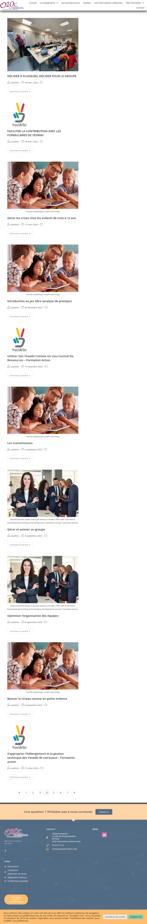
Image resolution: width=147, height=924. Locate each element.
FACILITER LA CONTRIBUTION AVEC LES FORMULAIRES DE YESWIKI (34, 133)
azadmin (15, 82)
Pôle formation (133, 2)
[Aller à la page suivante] (74, 792)
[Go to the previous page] (19, 792)
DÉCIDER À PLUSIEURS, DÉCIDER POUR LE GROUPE (41, 76)
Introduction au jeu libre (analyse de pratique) (39, 301)
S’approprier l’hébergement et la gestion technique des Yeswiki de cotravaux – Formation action (41, 758)
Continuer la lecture (21, 91)
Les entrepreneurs (70, 2)
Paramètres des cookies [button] (115, 917)
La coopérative (47, 2)
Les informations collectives (108, 2)
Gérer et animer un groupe (26, 529)
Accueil (33, 2)
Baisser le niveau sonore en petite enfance (37, 699)
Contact (140, 7)
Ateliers (87, 2)
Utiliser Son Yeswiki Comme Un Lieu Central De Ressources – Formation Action (40, 358)
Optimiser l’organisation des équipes (32, 616)
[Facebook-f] (5, 851)
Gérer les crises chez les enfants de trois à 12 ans (41, 218)
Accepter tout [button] (136, 917)
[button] (104, 834)
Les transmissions (20, 443)
